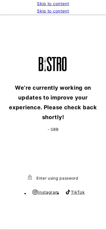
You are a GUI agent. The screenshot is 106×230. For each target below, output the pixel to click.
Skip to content (53, 3)
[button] (53, 178)
